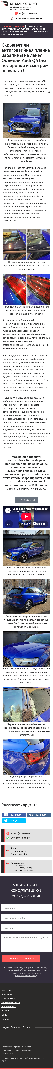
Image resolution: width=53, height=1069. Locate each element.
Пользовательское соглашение (16, 1050)
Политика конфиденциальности (16, 1047)
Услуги (5, 1010)
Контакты (6, 994)
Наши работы (8, 1006)
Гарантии (6, 990)
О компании (8, 998)
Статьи (5, 1018)
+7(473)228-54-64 (28, 13)
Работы (19, 26)
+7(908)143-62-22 (20, 838)
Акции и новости (10, 1002)
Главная (6, 26)
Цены (4, 1014)
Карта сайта (7, 1053)
